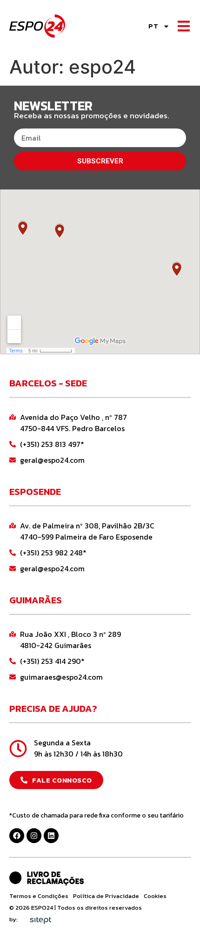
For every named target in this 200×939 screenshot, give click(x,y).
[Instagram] (34, 835)
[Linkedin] (51, 835)
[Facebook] (16, 835)
